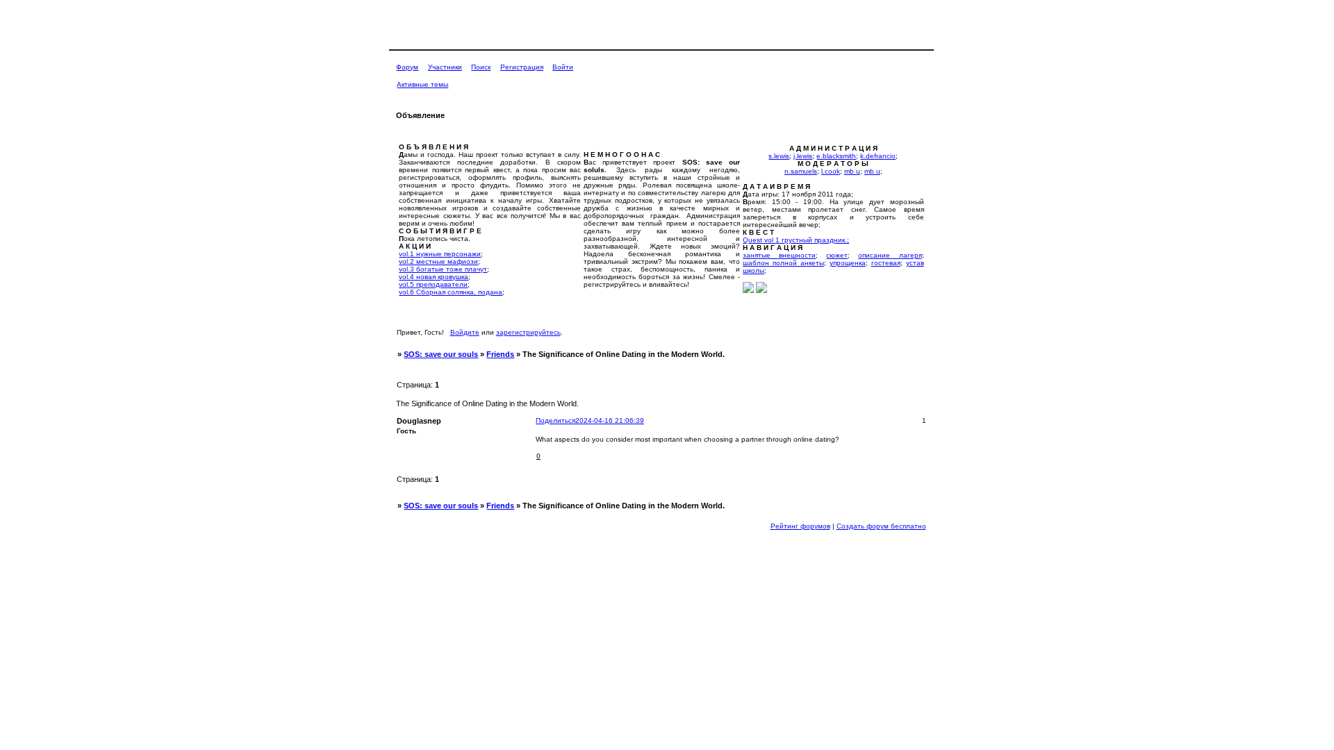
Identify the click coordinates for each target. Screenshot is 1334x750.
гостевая (885, 263)
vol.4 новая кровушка (433, 277)
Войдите (464, 332)
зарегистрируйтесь (528, 332)
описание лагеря (889, 255)
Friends (500, 354)
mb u (852, 171)
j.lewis (802, 156)
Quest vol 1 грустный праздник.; (796, 240)
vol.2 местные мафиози (438, 261)
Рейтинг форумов (800, 526)
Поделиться (555, 420)
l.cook (830, 171)
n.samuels (800, 171)
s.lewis (778, 156)
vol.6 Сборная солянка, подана (450, 292)
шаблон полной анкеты (783, 263)
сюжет (837, 255)
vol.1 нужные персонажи (440, 254)
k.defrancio (878, 156)
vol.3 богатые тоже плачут (443, 269)
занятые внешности (779, 255)
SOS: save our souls (441, 354)
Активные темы (422, 84)
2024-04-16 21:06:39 (609, 420)
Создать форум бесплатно (881, 526)
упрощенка (848, 263)
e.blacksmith (836, 156)
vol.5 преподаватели (433, 284)
